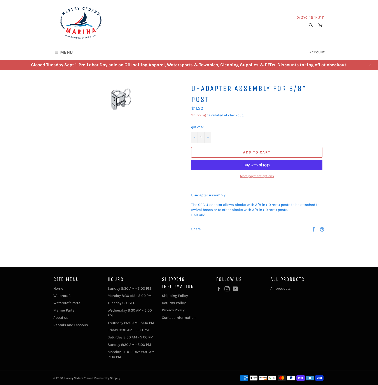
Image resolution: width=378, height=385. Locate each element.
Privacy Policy (173, 310)
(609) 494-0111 (311, 17)
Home (58, 288)
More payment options (257, 176)
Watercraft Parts (66, 303)
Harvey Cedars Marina (78, 378)
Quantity (197, 127)
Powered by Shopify (107, 378)
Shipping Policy (175, 295)
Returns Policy (174, 303)
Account (317, 52)
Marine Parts (63, 310)
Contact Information (179, 317)
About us (60, 317)
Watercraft (62, 295)
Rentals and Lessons (70, 325)
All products (280, 288)
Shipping (198, 115)
